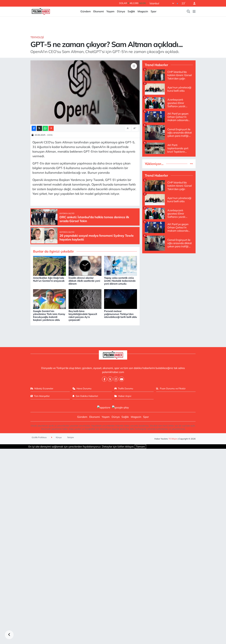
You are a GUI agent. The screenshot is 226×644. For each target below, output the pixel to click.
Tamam (140, 446)
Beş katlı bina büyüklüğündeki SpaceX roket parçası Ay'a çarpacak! (83, 316)
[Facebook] (104, 379)
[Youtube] (121, 379)
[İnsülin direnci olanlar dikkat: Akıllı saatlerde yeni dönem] (85, 265)
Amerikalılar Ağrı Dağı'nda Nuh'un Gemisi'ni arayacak (49, 279)
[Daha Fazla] (51, 128)
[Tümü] (191, 163)
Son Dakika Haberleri (87, 396)
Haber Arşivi (124, 396)
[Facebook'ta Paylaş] (34, 128)
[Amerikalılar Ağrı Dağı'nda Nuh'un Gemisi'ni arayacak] (49, 265)
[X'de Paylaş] (39, 128)
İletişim (70, 437)
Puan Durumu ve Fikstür (173, 388)
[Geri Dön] (9, 634)
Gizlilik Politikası (39, 437)
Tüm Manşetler (42, 396)
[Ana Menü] (194, 11)
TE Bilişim (173, 438)
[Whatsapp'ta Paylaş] (45, 128)
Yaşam (110, 11)
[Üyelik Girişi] (193, 3)
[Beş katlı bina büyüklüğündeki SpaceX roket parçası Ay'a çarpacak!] (85, 298)
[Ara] (188, 11)
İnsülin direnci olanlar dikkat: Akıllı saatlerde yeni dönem (84, 280)
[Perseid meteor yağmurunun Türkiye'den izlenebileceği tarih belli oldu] (120, 298)
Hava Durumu (84, 388)
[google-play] (120, 407)
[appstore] (103, 407)
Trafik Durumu (125, 388)
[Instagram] (115, 379)
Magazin (143, 11)
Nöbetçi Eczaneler (43, 388)
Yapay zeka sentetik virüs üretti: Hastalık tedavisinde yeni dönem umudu (120, 280)
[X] (110, 379)
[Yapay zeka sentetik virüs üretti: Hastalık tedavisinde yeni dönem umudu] (120, 265)
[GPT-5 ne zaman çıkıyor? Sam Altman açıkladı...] (85, 92)
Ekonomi (98, 11)
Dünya (121, 11)
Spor (153, 11)
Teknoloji (37, 37)
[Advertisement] (169, 277)
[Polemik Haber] (40, 11)
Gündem (85, 11)
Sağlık (131, 11)
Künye (58, 437)
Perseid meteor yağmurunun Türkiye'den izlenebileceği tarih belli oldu (120, 314)
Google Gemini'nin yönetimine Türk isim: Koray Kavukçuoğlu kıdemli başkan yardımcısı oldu (49, 316)
